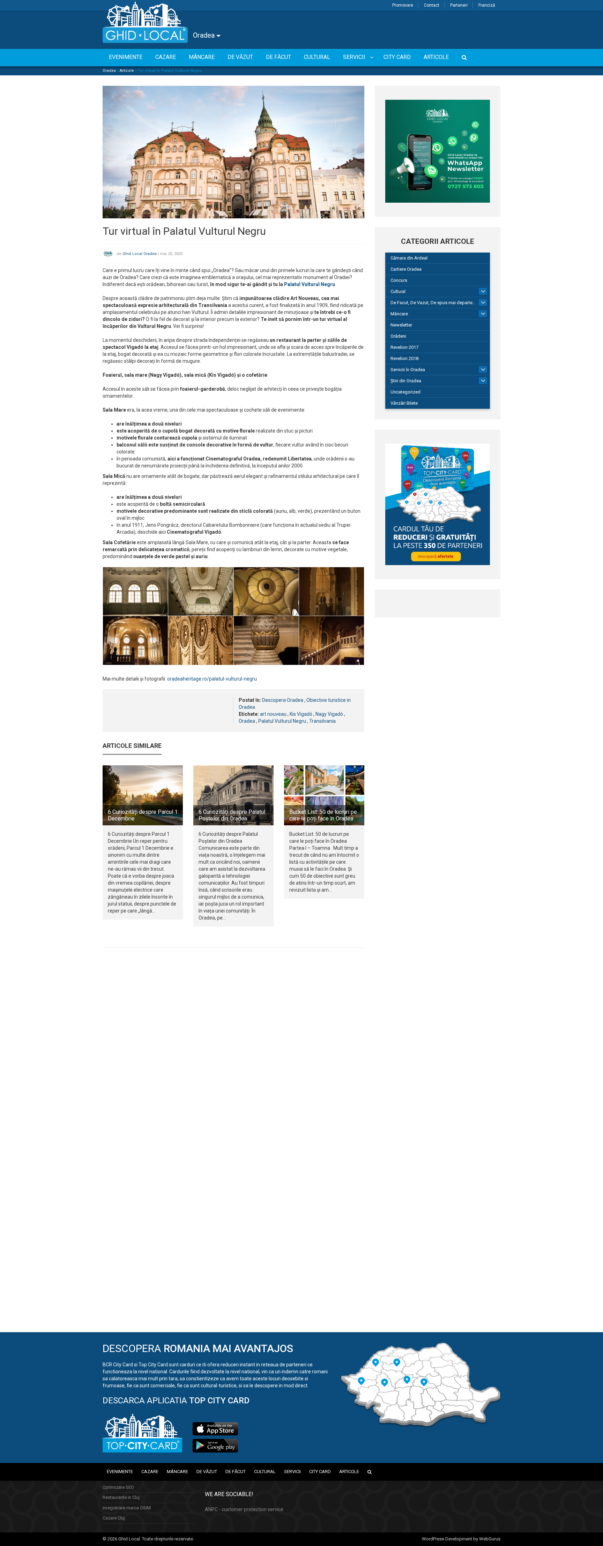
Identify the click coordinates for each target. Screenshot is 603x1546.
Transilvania (322, 721)
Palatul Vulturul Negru (309, 284)
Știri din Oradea (405, 380)
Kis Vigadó (301, 714)
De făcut (235, 1471)
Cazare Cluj (114, 1518)
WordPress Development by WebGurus (461, 1538)
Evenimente (120, 1471)
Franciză (486, 5)
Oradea (204, 35)
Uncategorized (405, 392)
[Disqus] (233, 1049)
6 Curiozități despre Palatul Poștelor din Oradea (232, 815)
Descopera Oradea (282, 700)
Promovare (402, 5)
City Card (320, 1471)
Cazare (149, 1471)
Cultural (397, 291)
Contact (431, 5)
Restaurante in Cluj (121, 1497)
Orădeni (398, 336)
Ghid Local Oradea (139, 254)
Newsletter (401, 325)
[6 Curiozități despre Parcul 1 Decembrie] (143, 795)
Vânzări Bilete (404, 403)
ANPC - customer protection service (244, 1509)
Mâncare (399, 313)
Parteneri (459, 5)
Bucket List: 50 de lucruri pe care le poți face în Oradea (323, 815)
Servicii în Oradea (407, 369)
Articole (127, 70)
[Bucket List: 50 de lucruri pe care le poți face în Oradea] (324, 795)
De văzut (206, 1471)
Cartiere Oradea (406, 269)
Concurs (398, 280)
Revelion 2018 (404, 358)
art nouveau (273, 714)
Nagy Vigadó (329, 714)
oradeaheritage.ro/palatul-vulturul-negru (212, 679)
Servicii (292, 1471)
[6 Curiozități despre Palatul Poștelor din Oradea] (233, 795)
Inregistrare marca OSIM (127, 1507)
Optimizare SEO (118, 1487)
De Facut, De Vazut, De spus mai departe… (433, 302)
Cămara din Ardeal (408, 258)
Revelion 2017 (404, 347)
